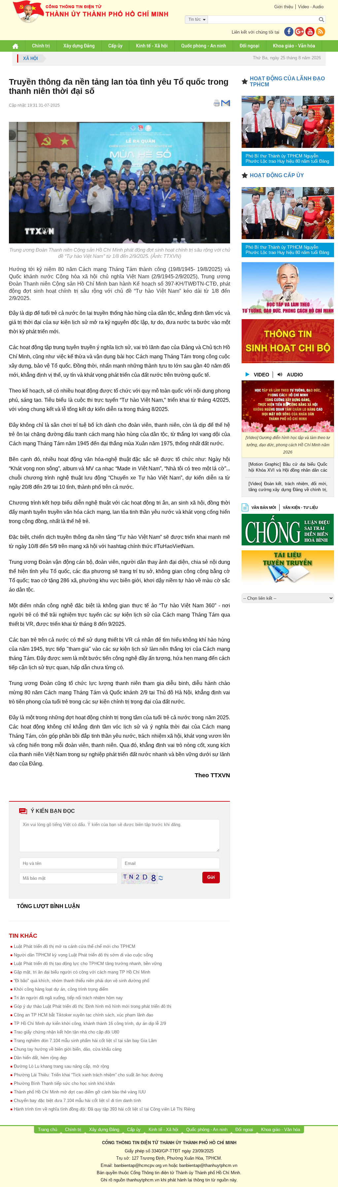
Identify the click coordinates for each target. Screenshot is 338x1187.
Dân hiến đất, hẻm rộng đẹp (40, 1057)
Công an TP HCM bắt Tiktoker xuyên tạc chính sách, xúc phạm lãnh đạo (83, 1014)
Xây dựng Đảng (79, 45)
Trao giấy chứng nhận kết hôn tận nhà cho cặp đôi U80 (66, 1032)
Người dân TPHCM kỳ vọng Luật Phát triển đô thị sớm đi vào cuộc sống (83, 954)
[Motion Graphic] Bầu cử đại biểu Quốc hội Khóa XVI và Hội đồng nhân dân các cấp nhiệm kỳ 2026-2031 (288, 468)
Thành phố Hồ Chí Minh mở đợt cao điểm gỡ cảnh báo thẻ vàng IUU (80, 1092)
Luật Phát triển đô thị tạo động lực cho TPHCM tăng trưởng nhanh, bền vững (88, 963)
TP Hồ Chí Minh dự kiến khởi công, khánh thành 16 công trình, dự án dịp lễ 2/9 (90, 1023)
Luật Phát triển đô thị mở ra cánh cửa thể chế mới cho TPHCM (74, 946)
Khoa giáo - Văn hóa (294, 45)
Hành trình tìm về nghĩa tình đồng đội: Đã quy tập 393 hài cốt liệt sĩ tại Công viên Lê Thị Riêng (104, 1109)
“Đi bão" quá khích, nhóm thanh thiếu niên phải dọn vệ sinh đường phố (81, 980)
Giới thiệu (283, 6)
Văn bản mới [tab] (264, 508)
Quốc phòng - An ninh (203, 45)
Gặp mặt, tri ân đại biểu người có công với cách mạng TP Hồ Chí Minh (82, 972)
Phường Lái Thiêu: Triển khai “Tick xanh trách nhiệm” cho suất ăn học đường (88, 1074)
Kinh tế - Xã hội (152, 45)
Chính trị (41, 45)
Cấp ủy (115, 45)
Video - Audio (310, 6)
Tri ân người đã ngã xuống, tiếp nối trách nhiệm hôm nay (68, 997)
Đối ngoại (249, 45)
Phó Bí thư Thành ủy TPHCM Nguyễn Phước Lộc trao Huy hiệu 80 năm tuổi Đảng (287, 158)
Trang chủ (47, 1129)
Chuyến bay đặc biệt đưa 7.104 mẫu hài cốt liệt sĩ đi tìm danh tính (77, 1100)
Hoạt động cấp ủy (277, 175)
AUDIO (295, 374)
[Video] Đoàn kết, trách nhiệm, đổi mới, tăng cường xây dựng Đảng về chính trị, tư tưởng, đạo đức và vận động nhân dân (288, 487)
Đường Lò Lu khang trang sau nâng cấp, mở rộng (61, 1066)
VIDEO (261, 374)
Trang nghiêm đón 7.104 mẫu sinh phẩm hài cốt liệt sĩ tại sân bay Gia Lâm (85, 1040)
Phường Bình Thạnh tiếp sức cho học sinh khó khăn (64, 1083)
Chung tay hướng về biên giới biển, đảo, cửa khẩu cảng (67, 1049)
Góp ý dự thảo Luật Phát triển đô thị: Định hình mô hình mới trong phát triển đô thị (92, 1006)
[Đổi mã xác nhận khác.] (160, 877)
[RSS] (320, 32)
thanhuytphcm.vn (142, 1179)
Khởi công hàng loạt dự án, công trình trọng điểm (61, 989)
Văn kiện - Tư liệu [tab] (300, 508)
